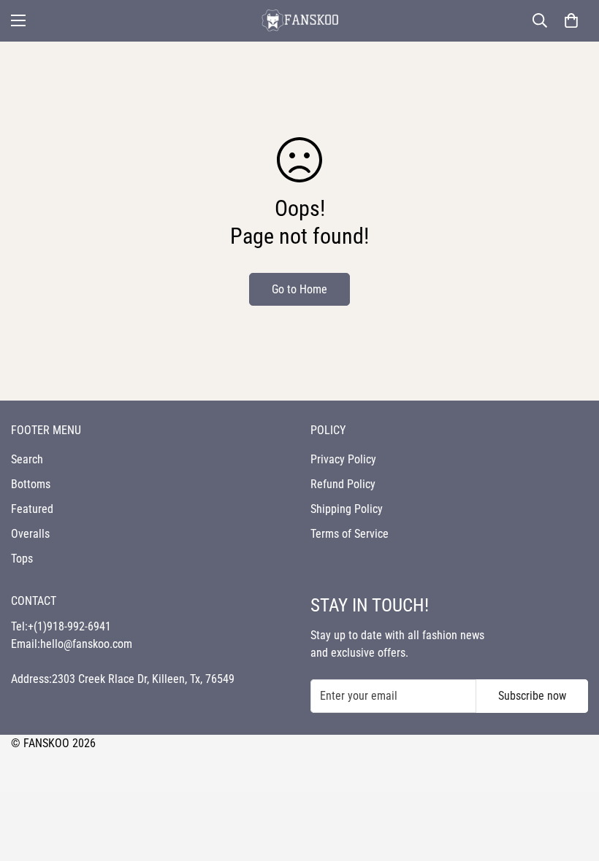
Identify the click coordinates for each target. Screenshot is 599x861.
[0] (571, 20)
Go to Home (299, 289)
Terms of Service (349, 534)
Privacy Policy (343, 459)
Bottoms (30, 484)
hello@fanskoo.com (86, 644)
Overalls (30, 534)
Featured (32, 509)
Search (27, 459)
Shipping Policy (346, 509)
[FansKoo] (299, 21)
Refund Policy (342, 484)
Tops (22, 558)
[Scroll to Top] (570, 781)
